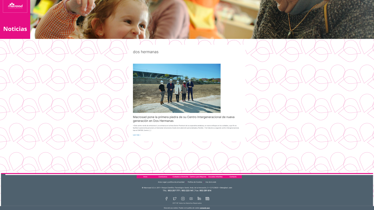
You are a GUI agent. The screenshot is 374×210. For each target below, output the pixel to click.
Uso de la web (211, 182)
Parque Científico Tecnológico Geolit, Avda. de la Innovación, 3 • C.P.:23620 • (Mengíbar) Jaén (197, 188)
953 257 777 (174, 190)
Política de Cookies (195, 182)
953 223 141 (187, 190)
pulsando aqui (205, 208)
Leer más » (136, 135)
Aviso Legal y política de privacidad (171, 182)
